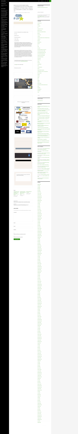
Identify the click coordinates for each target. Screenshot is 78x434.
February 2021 (39, 281)
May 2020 (39, 294)
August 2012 (39, 406)
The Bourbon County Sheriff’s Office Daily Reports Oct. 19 (21, 204)
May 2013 (39, 400)
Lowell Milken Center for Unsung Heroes (43, 71)
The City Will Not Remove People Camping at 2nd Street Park (44, 149)
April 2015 (39, 381)
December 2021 (40, 266)
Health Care (39, 59)
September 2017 (40, 341)
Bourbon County (40, 30)
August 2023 (39, 237)
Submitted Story (22, 12)
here (16, 64)
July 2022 (39, 256)
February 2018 (39, 334)
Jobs (38, 65)
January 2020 (39, 300)
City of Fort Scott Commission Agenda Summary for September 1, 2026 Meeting (44, 110)
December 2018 (40, 319)
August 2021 (39, 272)
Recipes (38, 80)
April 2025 (39, 207)
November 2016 (40, 356)
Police (38, 77)
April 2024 (39, 225)
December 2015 (40, 372)
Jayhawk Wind (39, 64)
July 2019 (39, 309)
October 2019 (39, 304)
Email (15, 226)
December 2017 (40, 337)
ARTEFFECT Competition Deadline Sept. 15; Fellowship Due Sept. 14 (43, 125)
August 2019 (39, 307)
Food (38, 46)
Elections (39, 40)
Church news (39, 34)
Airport (38, 24)
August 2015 (39, 378)
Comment (15, 212)
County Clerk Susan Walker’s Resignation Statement (43, 172)
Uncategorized (39, 89)
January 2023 (39, 247)
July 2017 (39, 344)
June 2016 (39, 363)
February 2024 (39, 228)
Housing (39, 62)
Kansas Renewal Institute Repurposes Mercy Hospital (43, 163)
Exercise (39, 43)
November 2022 (40, 250)
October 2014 (39, 388)
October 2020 (39, 287)
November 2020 (40, 285)
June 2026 (39, 187)
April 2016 (39, 366)
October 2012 (39, 403)
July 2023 (39, 238)
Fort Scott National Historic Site (42, 52)
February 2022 (39, 263)
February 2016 (39, 369)
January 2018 (39, 335)
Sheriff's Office (39, 83)
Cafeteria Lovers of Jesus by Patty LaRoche (43, 127)
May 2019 (39, 312)
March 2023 (39, 244)
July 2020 (39, 291)
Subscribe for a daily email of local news (43, 7)
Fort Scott (17, 5)
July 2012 (39, 407)
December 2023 (40, 231)
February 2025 (39, 210)
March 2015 (39, 382)
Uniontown (39, 90)
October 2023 (39, 234)
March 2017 (39, 350)
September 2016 (40, 359)
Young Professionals (40, 100)
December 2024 (40, 213)
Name (15, 222)
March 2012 (39, 410)
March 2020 (39, 297)
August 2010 (39, 422)
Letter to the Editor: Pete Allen (45, 168)
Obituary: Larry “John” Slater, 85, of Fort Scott (43, 140)
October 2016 (39, 357)
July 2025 (39, 203)
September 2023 (40, 235)
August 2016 (39, 360)
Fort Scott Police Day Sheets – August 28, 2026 (43, 117)
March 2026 (39, 191)
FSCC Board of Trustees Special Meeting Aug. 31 (44, 115)
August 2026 (39, 184)
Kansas (38, 68)
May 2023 (39, 241)
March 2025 (39, 209)
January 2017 (39, 353)
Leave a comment (27, 12)
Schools (38, 81)
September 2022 (40, 253)
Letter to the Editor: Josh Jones (45, 174)
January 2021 (39, 282)
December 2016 (40, 354)
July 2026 (39, 185)
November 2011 (40, 416)
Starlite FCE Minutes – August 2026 (42, 139)
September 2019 (40, 306)
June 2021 (39, 275)
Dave (38, 164)
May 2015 (39, 379)
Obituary (39, 74)
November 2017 (40, 338)
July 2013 (39, 397)
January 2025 (39, 212)
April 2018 (39, 331)
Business (15, 5)
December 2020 (40, 284)
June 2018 (39, 328)
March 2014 (39, 394)
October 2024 (39, 216)
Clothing (39, 36)
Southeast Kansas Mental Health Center (43, 84)
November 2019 (40, 303)
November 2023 (40, 232)
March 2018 (39, 332)
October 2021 (39, 269)
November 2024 (40, 215)
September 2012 (40, 404)
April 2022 (39, 260)
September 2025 (40, 200)
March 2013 (39, 401)
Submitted (39, 87)
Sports (38, 86)
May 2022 (39, 259)
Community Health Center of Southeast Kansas (43, 37)
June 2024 (39, 222)
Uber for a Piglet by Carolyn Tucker (44, 164)
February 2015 (39, 384)
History (38, 61)
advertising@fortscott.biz (41, 16)
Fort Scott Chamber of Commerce (24, 5)
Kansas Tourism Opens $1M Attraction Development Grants (43, 166)
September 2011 (40, 419)
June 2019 (39, 310)
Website (15, 229)
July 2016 (39, 362)
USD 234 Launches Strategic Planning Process (4, 51)
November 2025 (40, 197)
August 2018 (39, 325)
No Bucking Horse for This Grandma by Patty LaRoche (4, 45)
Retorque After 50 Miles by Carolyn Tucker (43, 108)
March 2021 (39, 279)
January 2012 (39, 413)
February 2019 (39, 316)
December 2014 (40, 385)
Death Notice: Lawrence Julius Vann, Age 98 (43, 133)
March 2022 (39, 262)
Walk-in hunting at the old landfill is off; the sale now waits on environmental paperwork (43, 135)
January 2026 (39, 194)
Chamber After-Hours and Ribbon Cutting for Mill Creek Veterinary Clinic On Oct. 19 (16, 193)
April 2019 (39, 313)
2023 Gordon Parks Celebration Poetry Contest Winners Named (22, 201)
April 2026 (39, 190)
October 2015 (39, 375)
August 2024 (39, 219)
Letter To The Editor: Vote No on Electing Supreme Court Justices (44, 153)
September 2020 (40, 288)
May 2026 (39, 188)
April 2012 (39, 409)
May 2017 (39, 347)
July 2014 (39, 391)
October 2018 (39, 322)
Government (39, 58)
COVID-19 (39, 39)
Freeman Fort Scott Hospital (41, 55)
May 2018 (39, 329)
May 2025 (39, 206)
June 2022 (39, 257)
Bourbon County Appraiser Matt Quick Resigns (4, 42)
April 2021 (39, 278)
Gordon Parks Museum (40, 56)
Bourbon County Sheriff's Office (42, 31)
